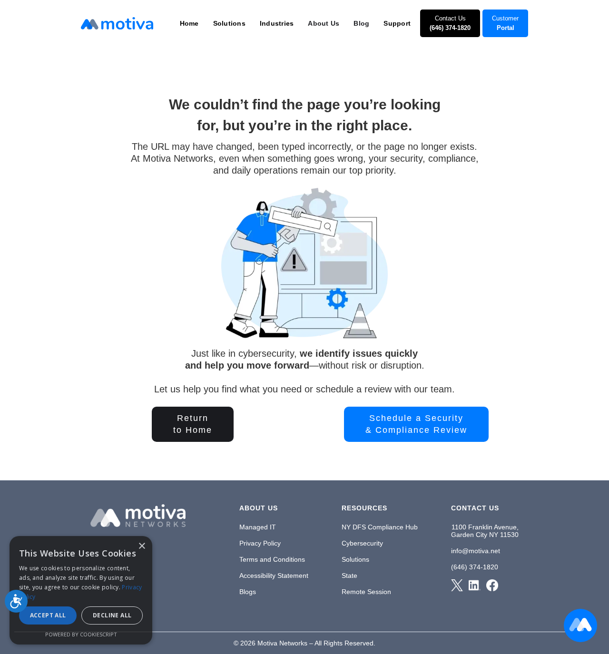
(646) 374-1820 (474, 567)
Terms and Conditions (272, 559)
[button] (189, 23)
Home (189, 23)
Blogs (247, 591)
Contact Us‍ (450, 23)
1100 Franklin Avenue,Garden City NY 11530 (485, 530)
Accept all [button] (48, 615)
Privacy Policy (260, 543)
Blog (361, 23)
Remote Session (366, 591)
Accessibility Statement (273, 575)
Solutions (355, 559)
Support (397, 23)
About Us (323, 23)
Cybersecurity (362, 543)
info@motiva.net (475, 551)
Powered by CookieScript (81, 634)
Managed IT (257, 527)
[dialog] (81, 590)
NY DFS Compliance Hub (380, 527)
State (349, 575)
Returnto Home (192, 424)
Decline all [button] (112, 615)
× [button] (141, 546)
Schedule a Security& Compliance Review (416, 424)
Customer (505, 23)
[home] (117, 23)
